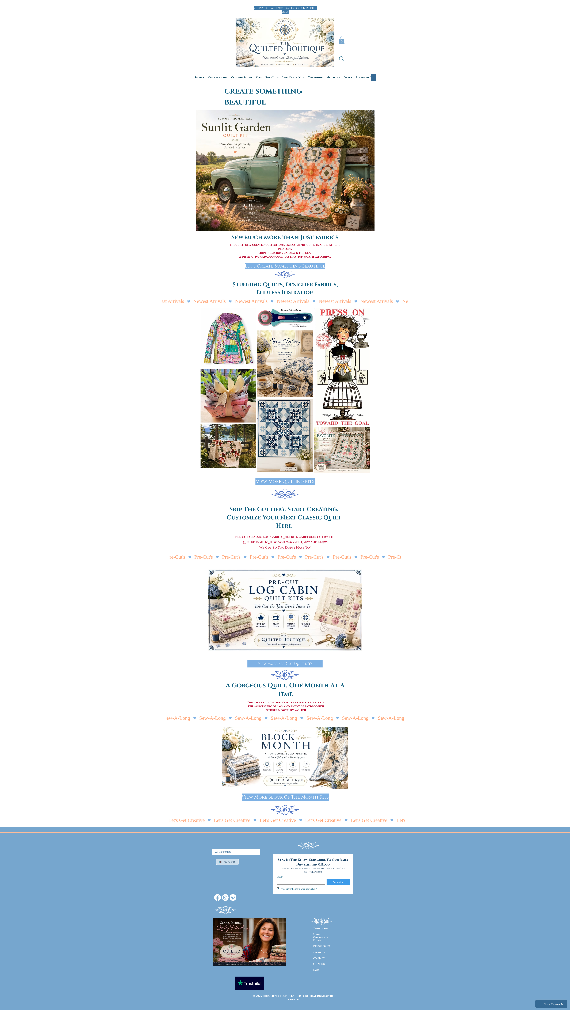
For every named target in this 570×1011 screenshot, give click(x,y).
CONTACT (319, 958)
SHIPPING (319, 964)
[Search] (341, 59)
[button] (342, 40)
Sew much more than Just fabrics (284, 237)
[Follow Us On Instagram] (225, 897)
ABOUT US (319, 952)
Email (280, 876)
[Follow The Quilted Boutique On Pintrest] (233, 897)
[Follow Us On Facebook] (217, 897)
